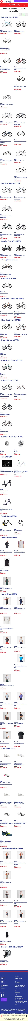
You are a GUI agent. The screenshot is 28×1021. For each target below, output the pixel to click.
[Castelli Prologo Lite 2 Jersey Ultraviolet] (21, 699)
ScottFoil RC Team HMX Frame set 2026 (6, 509)
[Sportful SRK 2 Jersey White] (7, 739)
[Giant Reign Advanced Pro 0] (7, 270)
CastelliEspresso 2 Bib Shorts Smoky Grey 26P (20, 863)
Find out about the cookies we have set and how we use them (14, 1019)
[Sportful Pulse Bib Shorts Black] (7, 937)
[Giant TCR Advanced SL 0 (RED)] (7, 27)
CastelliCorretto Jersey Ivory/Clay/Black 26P (6, 628)
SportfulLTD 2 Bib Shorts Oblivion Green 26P (20, 902)
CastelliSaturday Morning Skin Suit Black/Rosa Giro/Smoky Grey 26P (7, 608)
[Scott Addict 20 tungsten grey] (7, 156)
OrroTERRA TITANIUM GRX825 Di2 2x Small (20, 395)
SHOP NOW (3, 977)
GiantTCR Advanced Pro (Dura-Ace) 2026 (20, 68)
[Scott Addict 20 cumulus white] (21, 137)
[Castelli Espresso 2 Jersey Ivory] (21, 643)
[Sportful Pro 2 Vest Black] (7, 566)
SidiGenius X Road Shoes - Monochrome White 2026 (19, 802)
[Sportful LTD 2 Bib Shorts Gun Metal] (7, 898)
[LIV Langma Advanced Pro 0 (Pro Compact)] (21, 193)
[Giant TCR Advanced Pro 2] (21, 156)
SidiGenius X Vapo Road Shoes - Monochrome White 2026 (5, 763)
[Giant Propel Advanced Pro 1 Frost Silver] (7, 137)
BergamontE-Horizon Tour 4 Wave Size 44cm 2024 (19, 313)
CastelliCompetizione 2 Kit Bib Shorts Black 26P (20, 922)
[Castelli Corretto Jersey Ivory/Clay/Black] (7, 624)
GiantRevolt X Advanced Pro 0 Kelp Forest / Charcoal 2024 (6, 395)
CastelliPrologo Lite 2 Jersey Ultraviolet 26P (20, 704)
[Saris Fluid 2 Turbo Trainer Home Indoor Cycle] (7, 526)
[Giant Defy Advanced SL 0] (21, 27)
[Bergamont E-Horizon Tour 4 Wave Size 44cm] (21, 309)
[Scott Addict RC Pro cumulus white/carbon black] (7, 44)
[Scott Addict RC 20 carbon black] (7, 100)
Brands (2, 978)
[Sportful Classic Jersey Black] (21, 739)
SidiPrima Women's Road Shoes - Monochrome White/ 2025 (20, 822)
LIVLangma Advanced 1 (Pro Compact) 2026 (19, 234)
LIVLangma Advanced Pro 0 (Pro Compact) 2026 (20, 198)
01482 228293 (17, 992)
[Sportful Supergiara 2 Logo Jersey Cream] (7, 719)
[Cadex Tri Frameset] (7, 486)
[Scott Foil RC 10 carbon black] (21, 82)
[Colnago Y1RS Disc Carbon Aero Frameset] (7, 467)
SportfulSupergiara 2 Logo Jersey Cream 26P (6, 723)
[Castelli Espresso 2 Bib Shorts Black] (7, 858)
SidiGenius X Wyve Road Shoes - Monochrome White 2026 (6, 802)
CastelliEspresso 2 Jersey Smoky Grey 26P (6, 648)
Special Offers (3, 979)
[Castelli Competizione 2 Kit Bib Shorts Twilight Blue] (7, 917)
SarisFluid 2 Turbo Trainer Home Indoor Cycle (5, 530)
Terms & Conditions (4, 985)
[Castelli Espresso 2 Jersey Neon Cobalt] (21, 662)
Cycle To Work (3, 983)
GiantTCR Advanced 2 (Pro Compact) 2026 (20, 177)
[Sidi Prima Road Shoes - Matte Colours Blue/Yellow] (7, 837)
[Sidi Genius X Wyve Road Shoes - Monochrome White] (7, 798)
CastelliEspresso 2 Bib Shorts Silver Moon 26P (5, 882)
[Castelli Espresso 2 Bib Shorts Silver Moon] (7, 878)
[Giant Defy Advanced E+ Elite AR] (21, 330)
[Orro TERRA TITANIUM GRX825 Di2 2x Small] (21, 390)
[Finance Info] (4, 1001)
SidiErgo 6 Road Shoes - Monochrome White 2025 (19, 763)
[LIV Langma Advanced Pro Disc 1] (7, 230)
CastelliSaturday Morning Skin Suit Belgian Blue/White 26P (19, 608)
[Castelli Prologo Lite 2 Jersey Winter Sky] (7, 699)
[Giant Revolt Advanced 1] (7, 410)
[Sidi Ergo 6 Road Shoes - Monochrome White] (21, 759)
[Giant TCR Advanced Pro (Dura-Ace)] (21, 64)
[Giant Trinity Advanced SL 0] (7, 251)
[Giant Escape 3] (7, 350)
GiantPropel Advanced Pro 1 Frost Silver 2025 (5, 141)
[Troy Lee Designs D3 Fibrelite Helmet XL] (7, 957)
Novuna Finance (20, 0)
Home (2, 975)
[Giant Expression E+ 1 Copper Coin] (7, 309)
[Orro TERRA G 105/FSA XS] (7, 427)
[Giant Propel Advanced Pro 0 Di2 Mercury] (21, 118)
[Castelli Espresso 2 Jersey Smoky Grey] (7, 643)
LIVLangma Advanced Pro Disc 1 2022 (6, 234)
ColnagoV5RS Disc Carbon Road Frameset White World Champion (21, 471)
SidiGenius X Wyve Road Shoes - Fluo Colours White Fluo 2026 (6, 783)
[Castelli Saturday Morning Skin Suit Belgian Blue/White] (21, 604)
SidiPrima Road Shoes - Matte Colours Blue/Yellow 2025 (5, 841)
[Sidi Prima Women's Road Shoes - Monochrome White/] (21, 817)
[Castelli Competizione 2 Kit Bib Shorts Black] (21, 917)
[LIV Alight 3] (7, 370)
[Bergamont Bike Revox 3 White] (7, 289)
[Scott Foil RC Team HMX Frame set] (7, 505)
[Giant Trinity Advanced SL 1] (21, 251)
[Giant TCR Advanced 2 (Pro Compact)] (21, 173)
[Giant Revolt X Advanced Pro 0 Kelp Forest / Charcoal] (7, 390)
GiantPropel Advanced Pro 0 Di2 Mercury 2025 (19, 123)
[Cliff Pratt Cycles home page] (7, 1)
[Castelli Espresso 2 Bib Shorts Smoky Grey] (21, 858)
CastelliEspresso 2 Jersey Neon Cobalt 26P (20, 666)
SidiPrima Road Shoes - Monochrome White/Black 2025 (6, 822)
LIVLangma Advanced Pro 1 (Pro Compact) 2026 (6, 216)
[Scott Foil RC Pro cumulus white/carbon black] (7, 64)
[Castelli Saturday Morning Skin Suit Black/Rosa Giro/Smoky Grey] (7, 604)
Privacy (2, 986)
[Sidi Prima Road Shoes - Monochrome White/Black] (7, 817)
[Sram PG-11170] (7, 447)
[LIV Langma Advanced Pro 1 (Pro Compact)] (7, 211)
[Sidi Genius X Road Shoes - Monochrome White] (21, 798)
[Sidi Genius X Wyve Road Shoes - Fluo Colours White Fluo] (7, 778)
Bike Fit (2, 981)
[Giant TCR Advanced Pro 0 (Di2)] (7, 118)
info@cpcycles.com (18, 996)
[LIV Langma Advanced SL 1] (7, 193)
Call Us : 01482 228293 (14, 4)
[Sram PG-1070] (21, 447)
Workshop (2, 982)
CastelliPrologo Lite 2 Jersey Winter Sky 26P (6, 704)
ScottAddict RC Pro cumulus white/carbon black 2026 (5, 48)
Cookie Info (3, 988)
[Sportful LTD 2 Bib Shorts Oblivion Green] (21, 898)
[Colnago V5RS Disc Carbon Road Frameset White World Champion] (21, 467)
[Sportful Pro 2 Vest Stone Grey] (21, 548)
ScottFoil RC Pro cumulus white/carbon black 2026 (5, 68)
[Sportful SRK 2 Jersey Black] (21, 719)
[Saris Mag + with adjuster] (21, 526)
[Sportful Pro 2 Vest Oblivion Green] (7, 584)
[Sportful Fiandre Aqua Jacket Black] (7, 548)
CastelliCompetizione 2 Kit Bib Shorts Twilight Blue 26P (6, 922)
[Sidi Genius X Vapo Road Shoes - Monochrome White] (7, 759)
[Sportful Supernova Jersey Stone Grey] (7, 681)
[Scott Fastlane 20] (7, 330)
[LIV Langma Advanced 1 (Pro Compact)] (21, 230)
